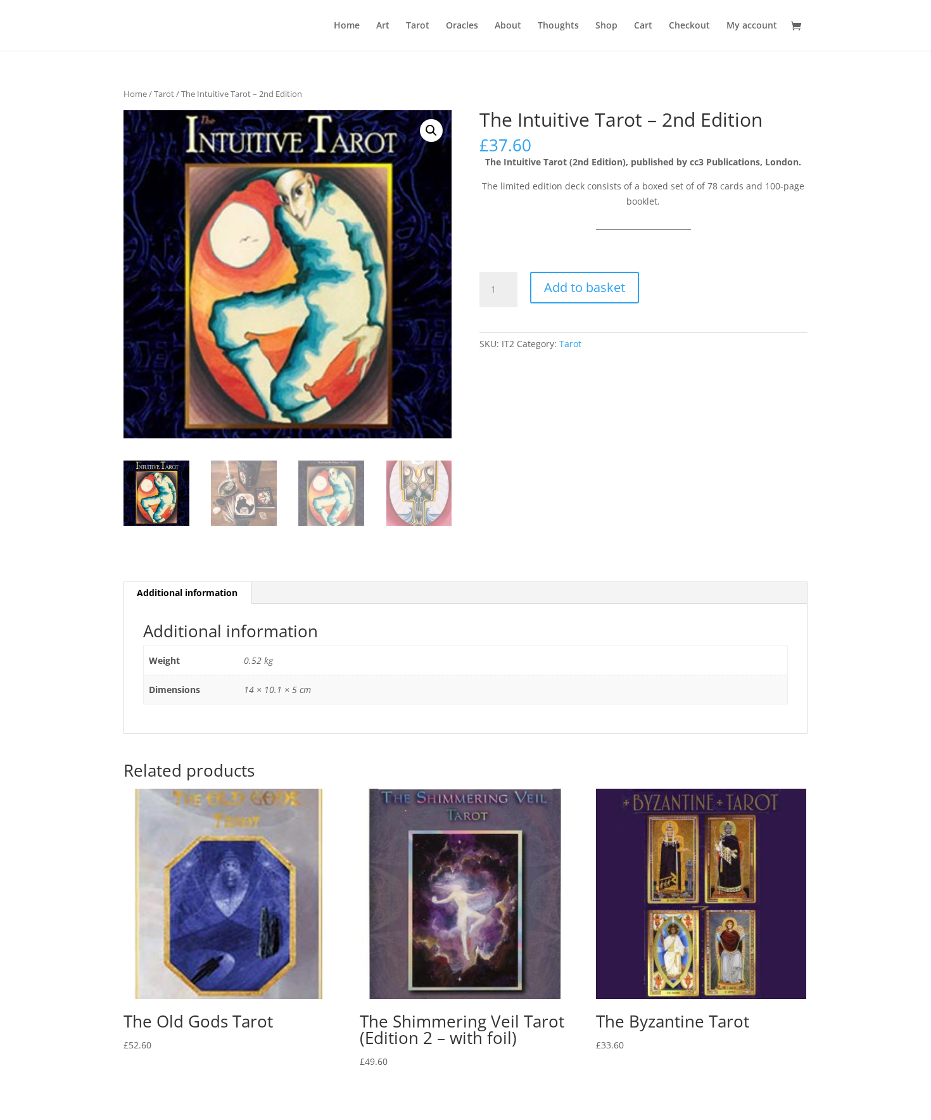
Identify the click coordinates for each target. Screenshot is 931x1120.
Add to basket (584, 287)
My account (751, 26)
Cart (643, 26)
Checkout (689, 26)
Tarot (417, 26)
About (508, 26)
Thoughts (558, 26)
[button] (431, 130)
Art (383, 26)
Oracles (462, 26)
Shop (606, 26)
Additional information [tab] (187, 593)
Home (347, 26)
